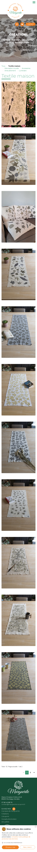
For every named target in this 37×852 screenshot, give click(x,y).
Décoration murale (12, 68)
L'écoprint (5, 816)
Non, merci (27, 847)
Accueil (6, 50)
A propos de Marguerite (11, 811)
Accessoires (26, 68)
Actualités (5, 822)
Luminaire (22, 71)
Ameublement (10, 71)
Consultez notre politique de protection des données (16, 838)
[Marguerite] (15, 10)
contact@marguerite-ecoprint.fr (13, 804)
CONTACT (31, 24)
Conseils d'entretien (9, 819)
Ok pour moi (10, 847)
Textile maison (14, 66)
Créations (16, 50)
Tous (3, 66)
